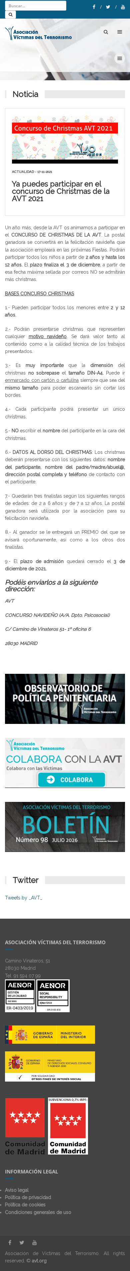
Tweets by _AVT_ (23, 897)
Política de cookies (25, 1204)
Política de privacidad (28, 1197)
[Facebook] (97, 7)
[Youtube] (123, 7)
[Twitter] (111, 7)
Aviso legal (17, 1190)
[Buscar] (10, 15)
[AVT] (38, 32)
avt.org (39, 1260)
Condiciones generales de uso (38, 1212)
